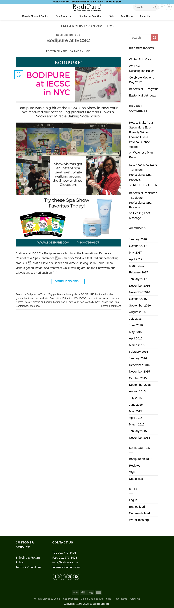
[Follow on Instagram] (62, 577)
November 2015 (139, 371)
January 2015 (138, 431)
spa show (35, 306)
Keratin (106, 298)
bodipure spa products (36, 298)
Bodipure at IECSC (68, 40)
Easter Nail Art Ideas (142, 95)
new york (74, 302)
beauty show (73, 294)
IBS (76, 298)
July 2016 (135, 318)
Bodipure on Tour (68, 35)
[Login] (162, 7)
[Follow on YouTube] (76, 577)
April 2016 (135, 338)
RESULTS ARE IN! (145, 185)
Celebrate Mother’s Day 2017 (141, 80)
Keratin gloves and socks (38, 302)
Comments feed (139, 513)
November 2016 (139, 292)
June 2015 (136, 404)
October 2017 (138, 246)
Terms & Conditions (28, 567)
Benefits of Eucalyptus (143, 89)
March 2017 (137, 265)
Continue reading (68, 281)
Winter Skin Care (140, 59)
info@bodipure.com (65, 562)
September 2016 (140, 305)
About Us (145, 16)
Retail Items (127, 16)
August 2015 (137, 391)
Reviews (134, 465)
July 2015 (135, 398)
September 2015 (140, 384)
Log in (133, 500)
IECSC (82, 298)
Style (132, 472)
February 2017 (138, 272)
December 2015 (139, 365)
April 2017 (135, 259)
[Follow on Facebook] (56, 577)
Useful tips (136, 478)
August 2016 (137, 312)
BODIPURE (87, 294)
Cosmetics (55, 298)
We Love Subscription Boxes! (142, 68)
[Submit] (155, 7)
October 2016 (138, 299)
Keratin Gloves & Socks (35, 16)
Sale (111, 16)
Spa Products (63, 16)
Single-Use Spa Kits (90, 16)
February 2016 (138, 351)
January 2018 (138, 239)
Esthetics (67, 298)
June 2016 (136, 325)
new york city (87, 302)
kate (87, 51)
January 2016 (138, 358)
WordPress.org (139, 520)
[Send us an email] (69, 577)
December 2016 (139, 285)
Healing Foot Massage (139, 215)
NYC (97, 302)
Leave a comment (111, 306)
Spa (111, 302)
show (104, 302)
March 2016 (137, 345)
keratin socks (60, 302)
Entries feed (137, 506)
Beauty (61, 294)
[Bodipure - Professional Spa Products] (87, 8)
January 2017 (138, 279)
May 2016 (135, 332)
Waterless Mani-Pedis (141, 155)
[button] (169, 7)
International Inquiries (66, 567)
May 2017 (135, 252)
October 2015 (138, 378)
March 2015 (137, 424)
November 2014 (139, 437)
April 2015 (135, 417)
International (94, 298)
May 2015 (135, 411)
